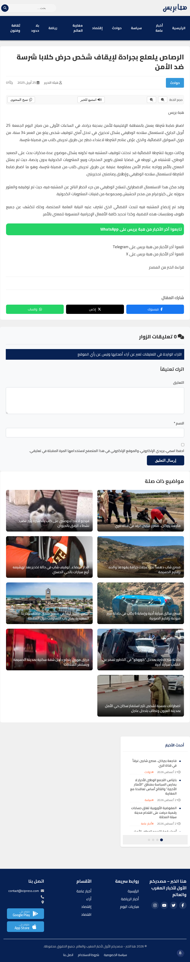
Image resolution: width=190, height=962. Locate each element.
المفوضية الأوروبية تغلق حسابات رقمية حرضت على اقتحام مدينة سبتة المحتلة (154, 812)
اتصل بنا (68, 954)
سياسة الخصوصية (115, 954)
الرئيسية (178, 28)
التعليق (178, 382)
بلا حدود (35, 28)
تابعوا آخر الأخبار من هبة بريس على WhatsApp (141, 229)
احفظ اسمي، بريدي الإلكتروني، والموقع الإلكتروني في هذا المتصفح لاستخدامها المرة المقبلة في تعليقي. (106, 451)
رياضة (52, 28)
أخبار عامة (159, 28)
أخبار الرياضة (130, 898)
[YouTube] (164, 905)
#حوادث (149, 772)
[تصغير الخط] (162, 99)
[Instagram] (155, 905)
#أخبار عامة (147, 823)
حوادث (117, 28)
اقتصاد (86, 914)
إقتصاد (97, 28)
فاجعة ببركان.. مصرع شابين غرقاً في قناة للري (155, 763)
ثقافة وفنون (15, 28)
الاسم (179, 423)
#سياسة (149, 800)
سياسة (136, 28)
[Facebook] (183, 905)
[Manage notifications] (180, 953)
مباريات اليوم (129, 906)
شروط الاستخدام (88, 954)
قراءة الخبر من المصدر (166, 267)
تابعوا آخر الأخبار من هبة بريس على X (155, 254)
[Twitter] (173, 905)
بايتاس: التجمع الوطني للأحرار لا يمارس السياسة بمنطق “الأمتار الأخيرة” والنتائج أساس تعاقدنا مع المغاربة (153, 787)
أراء (89, 898)
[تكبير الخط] (151, 99)
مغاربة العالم (78, 28)
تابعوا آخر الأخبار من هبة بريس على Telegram (148, 247)
